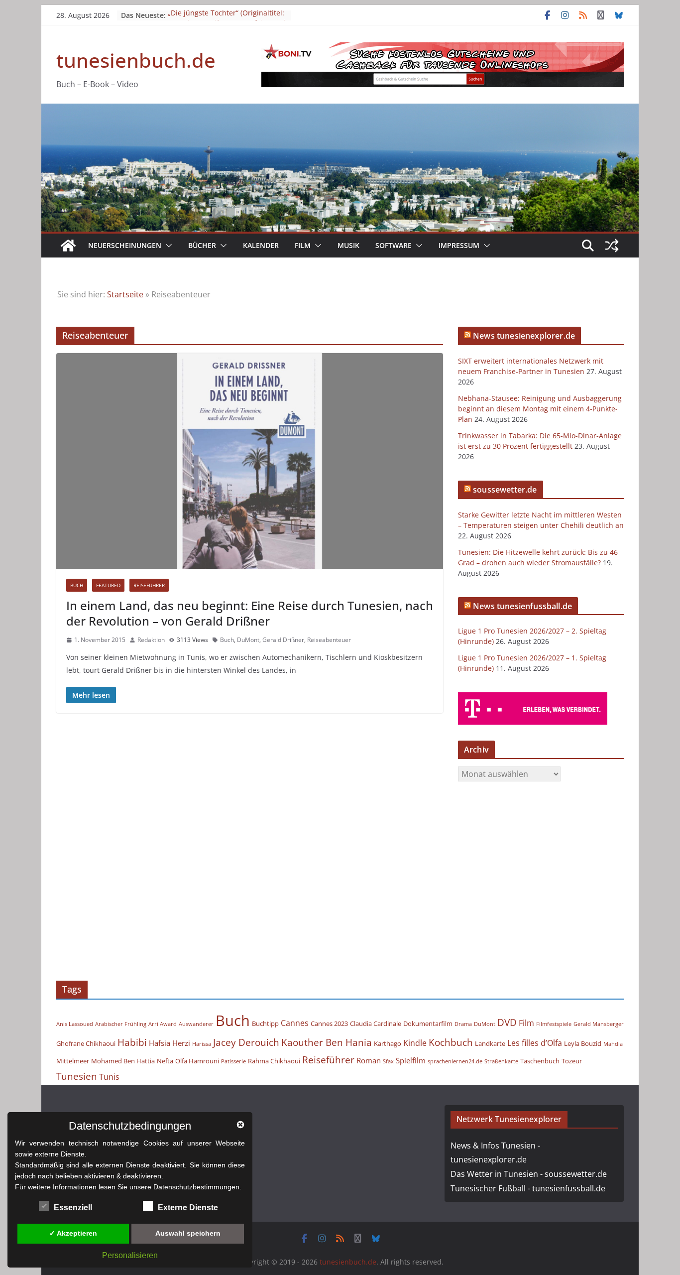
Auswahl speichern (188, 1233)
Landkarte (490, 1043)
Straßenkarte (501, 1061)
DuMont (248, 640)
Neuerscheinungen (124, 245)
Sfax (388, 1061)
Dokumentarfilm (428, 1023)
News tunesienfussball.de (522, 606)
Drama (463, 1023)
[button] (166, 246)
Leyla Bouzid (582, 1043)
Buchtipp (265, 1023)
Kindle (415, 1042)
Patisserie (233, 1061)
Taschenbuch (540, 1060)
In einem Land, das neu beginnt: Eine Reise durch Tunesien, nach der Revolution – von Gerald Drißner (249, 613)
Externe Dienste (188, 1207)
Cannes (295, 1023)
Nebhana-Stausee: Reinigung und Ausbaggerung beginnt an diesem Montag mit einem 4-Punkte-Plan (540, 408)
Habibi (132, 1042)
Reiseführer (149, 585)
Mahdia (613, 1043)
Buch (76, 585)
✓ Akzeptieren (73, 1233)
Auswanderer (196, 1023)
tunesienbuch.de (136, 60)
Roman (368, 1060)
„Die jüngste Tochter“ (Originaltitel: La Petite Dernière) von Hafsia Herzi (227, 20)
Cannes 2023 (329, 1023)
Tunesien (76, 1076)
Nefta (165, 1060)
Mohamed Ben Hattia (123, 1060)
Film (303, 245)
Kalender (261, 245)
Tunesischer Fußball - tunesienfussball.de (528, 1188)
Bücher (202, 245)
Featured (108, 585)
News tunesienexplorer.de (524, 335)
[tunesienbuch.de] (68, 245)
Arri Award (162, 1023)
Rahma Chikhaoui (274, 1060)
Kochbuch (451, 1042)
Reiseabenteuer (329, 640)
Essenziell (73, 1207)
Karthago (387, 1043)
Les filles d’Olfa (534, 1042)
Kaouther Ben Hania (326, 1042)
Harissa (201, 1043)
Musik (348, 245)
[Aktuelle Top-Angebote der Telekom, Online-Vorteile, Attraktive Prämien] (532, 698)
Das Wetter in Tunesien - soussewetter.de (529, 1173)
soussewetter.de (505, 489)
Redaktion (151, 640)
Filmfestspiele (553, 1023)
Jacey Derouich (246, 1042)
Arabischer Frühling (120, 1023)
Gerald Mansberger (598, 1023)
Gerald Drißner (283, 640)
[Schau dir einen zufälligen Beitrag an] (612, 245)
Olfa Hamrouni (197, 1060)
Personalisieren (130, 1255)
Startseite (125, 294)
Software (393, 245)
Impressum (459, 245)
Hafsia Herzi (169, 1043)
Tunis (109, 1076)
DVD (507, 1022)
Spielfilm (411, 1060)
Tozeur (572, 1060)
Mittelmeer (72, 1060)
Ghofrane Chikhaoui (85, 1043)
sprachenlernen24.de (455, 1061)
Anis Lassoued (74, 1023)
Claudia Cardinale (375, 1023)
